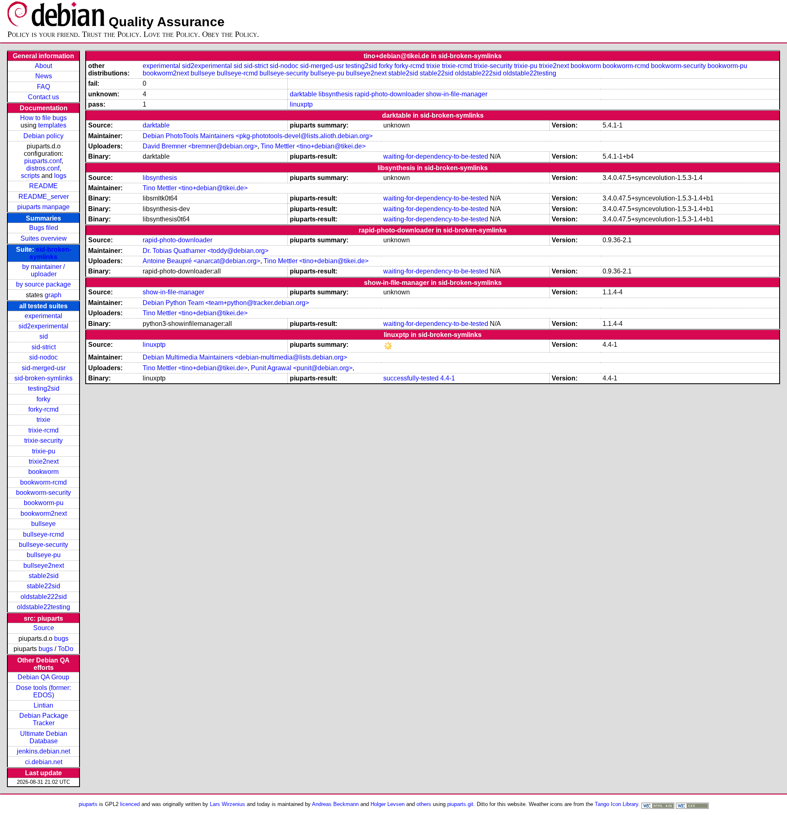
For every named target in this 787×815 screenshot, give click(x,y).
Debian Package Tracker (43, 719)
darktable (303, 94)
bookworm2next (43, 513)
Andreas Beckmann (335, 804)
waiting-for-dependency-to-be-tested (435, 156)
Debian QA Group (43, 677)
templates (52, 125)
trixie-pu (43, 451)
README (43, 185)
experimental (43, 315)
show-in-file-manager (456, 94)
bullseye (43, 523)
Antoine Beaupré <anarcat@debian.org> (201, 260)
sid (43, 336)
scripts (30, 175)
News (43, 76)
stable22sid (43, 586)
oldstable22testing (43, 606)
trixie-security (43, 440)
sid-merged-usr (44, 367)
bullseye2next (43, 565)
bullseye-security (43, 544)
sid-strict (44, 347)
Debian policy (43, 135)
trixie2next (44, 461)
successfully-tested (411, 378)
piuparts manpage (43, 206)
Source (43, 627)
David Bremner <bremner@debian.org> (200, 146)
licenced (130, 804)
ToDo (65, 648)
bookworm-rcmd (43, 482)
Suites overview (43, 238)
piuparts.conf (42, 160)
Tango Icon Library (616, 804)
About (43, 65)
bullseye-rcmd (43, 534)
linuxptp (301, 104)
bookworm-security (43, 492)
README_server (43, 196)
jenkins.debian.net (43, 751)
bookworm (43, 471)
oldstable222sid (43, 596)
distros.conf (42, 168)
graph (53, 294)
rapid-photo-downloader (389, 94)
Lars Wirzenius (227, 804)
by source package (43, 284)
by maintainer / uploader (43, 270)
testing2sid (43, 388)
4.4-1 (447, 378)
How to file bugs (43, 117)
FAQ (43, 86)
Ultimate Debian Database (43, 737)
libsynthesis (335, 94)
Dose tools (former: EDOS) (43, 691)
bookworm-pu (44, 502)
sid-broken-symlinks (50, 253)
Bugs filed (43, 227)
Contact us (43, 96)
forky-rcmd (43, 409)
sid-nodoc (43, 357)
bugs (61, 638)
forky (43, 399)
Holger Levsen (388, 804)
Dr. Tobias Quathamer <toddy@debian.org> (205, 250)
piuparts (88, 804)
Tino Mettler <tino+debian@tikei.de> (313, 146)
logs (60, 175)
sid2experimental (43, 326)
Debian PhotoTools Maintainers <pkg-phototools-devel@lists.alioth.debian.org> (258, 135)
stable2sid (44, 575)
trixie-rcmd (43, 430)
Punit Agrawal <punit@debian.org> (302, 367)
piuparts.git (460, 804)
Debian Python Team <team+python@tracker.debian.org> (226, 302)
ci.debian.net (43, 761)
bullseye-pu (44, 554)
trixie (43, 419)
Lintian (43, 705)
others (423, 804)
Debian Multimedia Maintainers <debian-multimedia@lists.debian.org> (245, 357)
